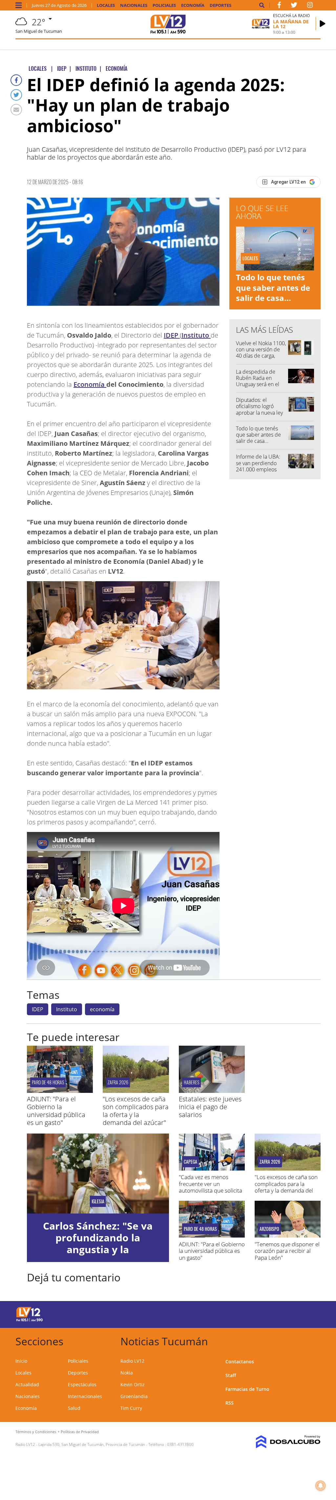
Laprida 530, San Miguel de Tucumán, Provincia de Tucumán (91, 1444)
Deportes (220, 5)
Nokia (126, 1373)
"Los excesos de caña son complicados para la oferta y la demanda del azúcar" (136, 1111)
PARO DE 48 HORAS (48, 1082)
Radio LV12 (132, 1361)
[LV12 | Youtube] (289, 1313)
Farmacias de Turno (247, 1389)
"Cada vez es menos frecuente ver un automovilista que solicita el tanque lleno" (210, 1187)
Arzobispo (269, 1229)
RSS (229, 1403)
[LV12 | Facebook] (279, 6)
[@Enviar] (16, 109)
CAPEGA (190, 1161)
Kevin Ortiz (132, 1384)
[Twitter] (16, 95)
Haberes (191, 1082)
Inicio (21, 1361)
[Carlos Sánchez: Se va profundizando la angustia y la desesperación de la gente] (98, 1173)
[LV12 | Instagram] (310, 6)
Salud (74, 1408)
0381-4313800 (180, 1444)
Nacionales (133, 5)
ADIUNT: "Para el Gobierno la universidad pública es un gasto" (56, 1111)
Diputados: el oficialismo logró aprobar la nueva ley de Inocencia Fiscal (259, 409)
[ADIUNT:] (60, 1091)
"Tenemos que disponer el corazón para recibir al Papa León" (287, 1250)
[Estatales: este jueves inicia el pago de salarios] (212, 1091)
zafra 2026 (118, 1082)
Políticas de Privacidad (80, 1431)
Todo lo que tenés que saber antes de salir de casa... (273, 287)
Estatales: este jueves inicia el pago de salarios (210, 1107)
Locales (106, 5)
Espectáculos (82, 1384)
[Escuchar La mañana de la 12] (322, 23)
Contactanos (239, 1361)
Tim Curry (131, 1408)
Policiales (164, 5)
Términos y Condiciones (35, 1431)
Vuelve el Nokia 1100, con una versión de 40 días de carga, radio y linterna (261, 353)
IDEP (172, 335)
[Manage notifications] (320, 1485)
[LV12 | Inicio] (313, 1340)
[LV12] (29, 1320)
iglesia (98, 1201)
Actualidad (27, 1384)
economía (102, 1009)
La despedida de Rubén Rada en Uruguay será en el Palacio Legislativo (257, 381)
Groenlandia (134, 1396)
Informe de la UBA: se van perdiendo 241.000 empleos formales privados (258, 466)
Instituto (196, 335)
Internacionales (85, 1396)
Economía (192, 5)
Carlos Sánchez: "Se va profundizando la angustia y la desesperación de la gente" (98, 1249)
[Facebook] (16, 80)
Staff (230, 1375)
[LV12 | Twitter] (294, 6)
